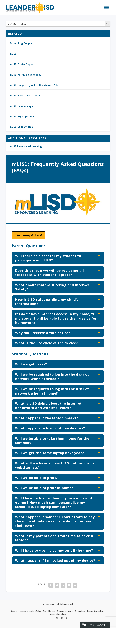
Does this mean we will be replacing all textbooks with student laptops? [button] (49, 272)
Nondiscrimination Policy (30, 611)
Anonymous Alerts (65, 611)
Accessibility (80, 611)
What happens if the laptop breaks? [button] (46, 418)
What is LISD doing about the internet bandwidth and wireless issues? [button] (48, 405)
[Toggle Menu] (106, 7)
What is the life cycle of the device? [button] (46, 343)
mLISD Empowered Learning (26, 146)
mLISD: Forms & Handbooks (25, 74)
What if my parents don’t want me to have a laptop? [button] (54, 537)
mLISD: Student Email (22, 126)
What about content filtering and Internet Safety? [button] (52, 287)
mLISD (13, 53)
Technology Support (22, 43)
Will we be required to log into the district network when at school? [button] (52, 376)
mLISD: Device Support (23, 64)
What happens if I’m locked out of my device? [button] (55, 560)
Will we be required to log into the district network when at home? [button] (52, 390)
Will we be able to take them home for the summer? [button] (52, 440)
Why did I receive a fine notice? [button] (42, 332)
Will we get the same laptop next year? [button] (49, 453)
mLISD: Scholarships (21, 106)
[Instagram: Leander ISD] (56, 618)
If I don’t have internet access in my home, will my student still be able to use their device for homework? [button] (56, 318)
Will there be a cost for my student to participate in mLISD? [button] (48, 257)
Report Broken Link (95, 611)
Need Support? (96, 624)
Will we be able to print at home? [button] (44, 487)
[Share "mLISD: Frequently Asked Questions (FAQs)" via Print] (75, 585)
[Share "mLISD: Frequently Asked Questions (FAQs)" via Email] (69, 585)
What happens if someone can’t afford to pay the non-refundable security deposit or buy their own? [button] (55, 521)
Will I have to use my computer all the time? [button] (54, 550)
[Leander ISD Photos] (66, 618)
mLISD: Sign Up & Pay (22, 116)
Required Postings (58, 614)
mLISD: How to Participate (25, 95)
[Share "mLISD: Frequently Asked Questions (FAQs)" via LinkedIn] (63, 585)
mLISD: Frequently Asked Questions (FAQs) (34, 85)
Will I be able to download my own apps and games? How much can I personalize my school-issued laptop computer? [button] (53, 502)
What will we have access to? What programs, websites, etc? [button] (55, 465)
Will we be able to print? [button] (36, 477)
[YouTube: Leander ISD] (61, 618)
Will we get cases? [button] (31, 364)
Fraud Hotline (49, 611)
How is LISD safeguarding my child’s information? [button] (46, 301)
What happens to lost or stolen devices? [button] (50, 428)
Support (14, 611)
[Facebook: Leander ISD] (52, 618)
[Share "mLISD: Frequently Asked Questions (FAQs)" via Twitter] (57, 585)
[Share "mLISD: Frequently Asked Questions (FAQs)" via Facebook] (51, 585)
